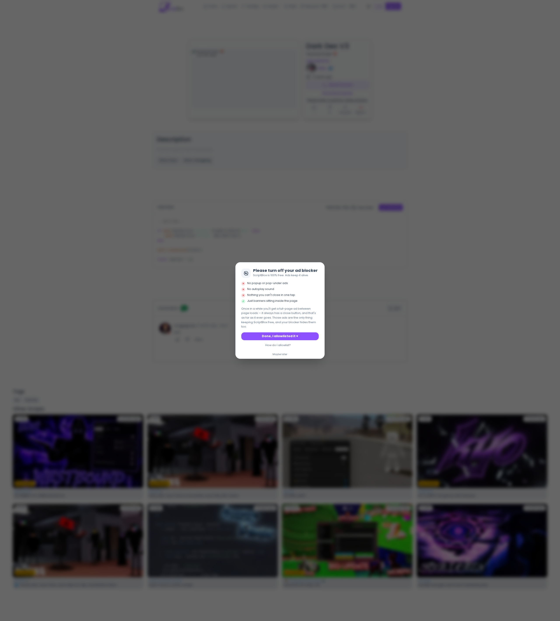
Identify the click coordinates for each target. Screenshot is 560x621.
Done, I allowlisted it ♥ (280, 336)
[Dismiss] (320, 267)
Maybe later (280, 354)
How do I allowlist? (278, 345)
